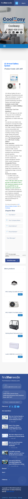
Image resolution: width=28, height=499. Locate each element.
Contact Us (5, 497)
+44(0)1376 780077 (14, 402)
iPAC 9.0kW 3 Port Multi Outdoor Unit (15, 312)
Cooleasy (14, 26)
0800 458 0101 (15, 29)
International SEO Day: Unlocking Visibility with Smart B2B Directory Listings (16, 462)
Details (20, 294)
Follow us (5, 479)
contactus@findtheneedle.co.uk (11, 387)
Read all (4, 468)
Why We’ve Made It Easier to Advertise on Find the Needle (16, 435)
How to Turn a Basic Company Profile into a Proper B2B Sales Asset (15, 427)
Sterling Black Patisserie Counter (14, 333)
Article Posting (13, 497)
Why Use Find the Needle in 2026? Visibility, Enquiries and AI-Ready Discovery (16, 418)
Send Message (11, 260)
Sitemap (20, 497)
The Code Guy (10, 491)
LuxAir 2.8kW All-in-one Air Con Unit (15, 354)
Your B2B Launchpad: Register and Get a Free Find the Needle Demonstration (16, 453)
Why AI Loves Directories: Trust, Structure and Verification (16, 444)
